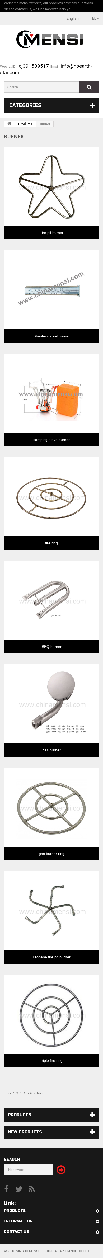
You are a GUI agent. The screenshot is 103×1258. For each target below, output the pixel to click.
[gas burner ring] (51, 806)
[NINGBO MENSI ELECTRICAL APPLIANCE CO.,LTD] (51, 41)
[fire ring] (51, 495)
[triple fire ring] (51, 1013)
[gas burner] (51, 702)
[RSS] (32, 1189)
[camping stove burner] (51, 392)
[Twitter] (19, 1189)
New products (25, 1131)
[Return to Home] (9, 124)
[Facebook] (6, 1189)
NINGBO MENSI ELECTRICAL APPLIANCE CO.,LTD (52, 1251)
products (19, 1114)
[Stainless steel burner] (51, 288)
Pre (9, 1093)
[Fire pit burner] (51, 185)
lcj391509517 (32, 66)
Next (40, 1093)
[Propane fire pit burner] (51, 909)
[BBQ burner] (51, 599)
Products (25, 124)
